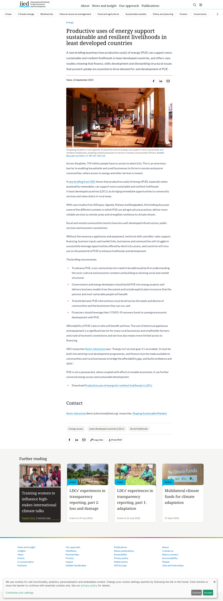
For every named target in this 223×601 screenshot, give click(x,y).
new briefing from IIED (82, 181)
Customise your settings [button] (20, 592)
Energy (70, 22)
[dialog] (110, 588)
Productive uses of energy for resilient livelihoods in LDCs (118, 385)
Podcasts (22, 565)
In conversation (25, 561)
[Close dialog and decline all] (214, 580)
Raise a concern (170, 554)
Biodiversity (47, 13)
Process (70, 558)
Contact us (168, 550)
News (20, 554)
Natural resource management (75, 13)
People (165, 561)
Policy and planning (163, 13)
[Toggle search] (195, 5)
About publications (124, 550)
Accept (208, 592)
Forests (183, 13)
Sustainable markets (136, 13)
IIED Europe (120, 565)
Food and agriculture (108, 13)
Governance (200, 13)
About (85, 6)
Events (21, 558)
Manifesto (71, 550)
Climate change (26, 13)
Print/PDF (116, 439)
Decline (196, 592)
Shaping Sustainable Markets (150, 413)
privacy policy (89, 585)
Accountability (169, 558)
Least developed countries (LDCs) (106, 428)
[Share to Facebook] (153, 81)
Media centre (121, 561)
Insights (21, 550)
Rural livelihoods (139, 428)
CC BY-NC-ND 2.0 (95, 155)
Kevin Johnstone (95, 349)
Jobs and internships (173, 565)
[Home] (34, 4)
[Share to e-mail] (168, 81)
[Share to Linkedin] (161, 81)
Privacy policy (121, 558)
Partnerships (72, 554)
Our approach (129, 6)
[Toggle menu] (201, 5)
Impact (69, 561)
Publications (150, 6)
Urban (8, 13)
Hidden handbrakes (76, 565)
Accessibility (120, 554)
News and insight (104, 6)
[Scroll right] (218, 14)
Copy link (98, 439)
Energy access (76, 428)
